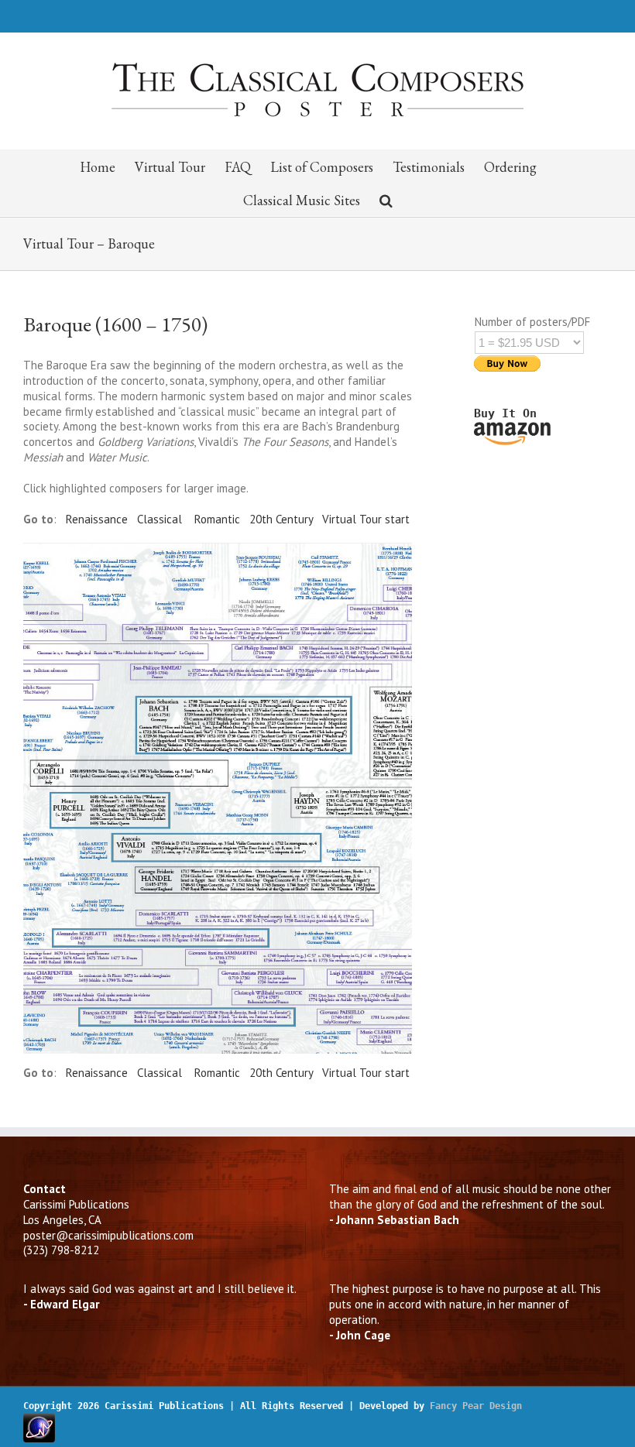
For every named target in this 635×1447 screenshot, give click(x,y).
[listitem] (244, 724)
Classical (159, 519)
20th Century (281, 519)
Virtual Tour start (366, 519)
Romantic (217, 519)
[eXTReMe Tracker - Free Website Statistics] (39, 1418)
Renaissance (97, 519)
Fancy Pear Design (476, 1406)
